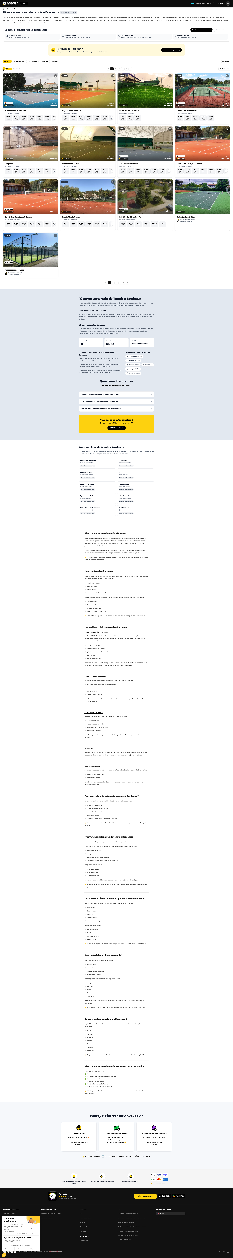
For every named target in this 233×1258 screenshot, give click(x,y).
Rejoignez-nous (84, 1241)
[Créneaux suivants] (54, 118)
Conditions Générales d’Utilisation (128, 1214)
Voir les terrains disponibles (201, 30)
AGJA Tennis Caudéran (93, 712)
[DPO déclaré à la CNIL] (55, 1251)
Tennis (9, 9)
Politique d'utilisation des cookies (128, 1231)
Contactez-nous (116, 428)
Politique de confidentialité (126, 1222)
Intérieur (45, 61)
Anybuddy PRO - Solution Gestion (51, 1214)
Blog (81, 1214)
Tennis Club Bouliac (92, 766)
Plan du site (83, 1231)
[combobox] (170, 1213)
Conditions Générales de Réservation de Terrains (132, 1218)
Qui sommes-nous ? (9, 1214)
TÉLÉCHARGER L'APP (145, 1196)
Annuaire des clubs (85, 1218)
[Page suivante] (130, 68)
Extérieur (55, 61)
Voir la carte (225, 69)
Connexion (220, 3)
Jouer (23, 3)
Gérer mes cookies (125, 1239)
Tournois (82, 1222)
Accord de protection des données (128, 1235)
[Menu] (228, 3)
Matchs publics (84, 1227)
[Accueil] (3, 9)
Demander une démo (47, 1218)
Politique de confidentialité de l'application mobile (132, 1227)
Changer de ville (221, 30)
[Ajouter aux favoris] (55, 75)
